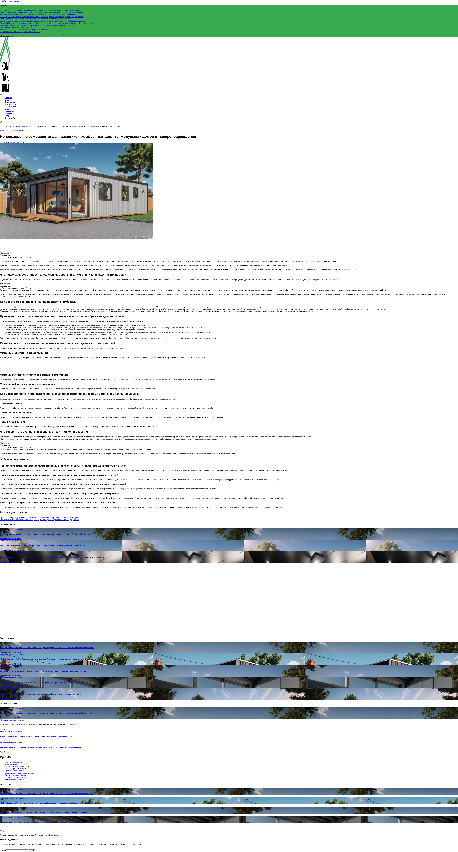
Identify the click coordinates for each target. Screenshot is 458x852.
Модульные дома (7, 831)
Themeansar (52, 835)
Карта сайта (10, 118)
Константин (5, 539)
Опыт (7, 109)
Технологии (10, 102)
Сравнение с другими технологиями (20, 773)
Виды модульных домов (14, 762)
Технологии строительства (11, 666)
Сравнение (9, 113)
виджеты (130, 844)
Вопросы (9, 116)
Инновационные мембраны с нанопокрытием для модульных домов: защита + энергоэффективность (47, 534)
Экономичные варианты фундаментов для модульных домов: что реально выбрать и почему (43, 671)
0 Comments (26, 718)
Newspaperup (40, 835)
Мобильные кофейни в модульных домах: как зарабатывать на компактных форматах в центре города (48, 659)
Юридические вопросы (14, 779)
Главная (8, 98)
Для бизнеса (10, 107)
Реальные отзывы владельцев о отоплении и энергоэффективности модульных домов (40, 694)
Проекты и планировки (14, 771)
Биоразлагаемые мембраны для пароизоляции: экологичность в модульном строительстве (42, 545)
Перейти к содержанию (9, 1)
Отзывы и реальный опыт (10, 689)
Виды (7, 100)
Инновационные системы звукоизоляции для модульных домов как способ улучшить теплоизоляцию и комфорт (52, 557)
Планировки (10, 111)
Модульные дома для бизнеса (12, 654)
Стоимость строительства (15, 775)
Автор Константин (8, 142)
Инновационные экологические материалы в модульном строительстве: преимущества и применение (47, 682)
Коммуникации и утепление (24, 126)
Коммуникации (12, 104)
